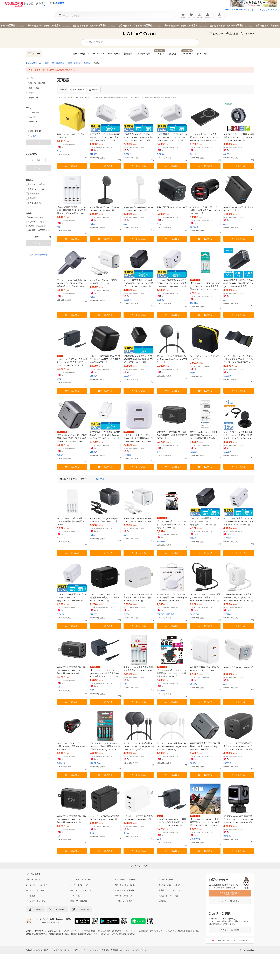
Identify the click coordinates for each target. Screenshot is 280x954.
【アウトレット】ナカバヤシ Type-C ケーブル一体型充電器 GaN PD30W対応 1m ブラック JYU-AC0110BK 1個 (105, 673)
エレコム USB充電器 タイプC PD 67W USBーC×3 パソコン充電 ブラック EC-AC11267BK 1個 (138, 283)
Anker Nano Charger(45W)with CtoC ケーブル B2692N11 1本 (104, 520)
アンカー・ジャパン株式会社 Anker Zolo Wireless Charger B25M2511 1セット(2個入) (139, 746)
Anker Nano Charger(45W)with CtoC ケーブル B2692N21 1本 (138, 520)
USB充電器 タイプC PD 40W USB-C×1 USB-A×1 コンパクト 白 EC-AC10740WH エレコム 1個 (172, 137)
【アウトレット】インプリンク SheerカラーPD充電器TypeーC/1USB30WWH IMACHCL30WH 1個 (139, 438)
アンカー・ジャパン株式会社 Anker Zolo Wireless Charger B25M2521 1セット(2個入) (172, 746)
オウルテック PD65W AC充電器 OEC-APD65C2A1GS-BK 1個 (104, 817)
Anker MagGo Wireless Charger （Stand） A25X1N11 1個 (105, 208)
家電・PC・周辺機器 (54, 63)
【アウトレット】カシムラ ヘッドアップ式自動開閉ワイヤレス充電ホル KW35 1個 (171, 524)
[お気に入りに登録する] (86, 157)
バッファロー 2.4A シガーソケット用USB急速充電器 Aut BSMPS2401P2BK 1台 (72, 746)
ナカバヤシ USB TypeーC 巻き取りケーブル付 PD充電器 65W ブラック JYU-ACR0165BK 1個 (72, 362)
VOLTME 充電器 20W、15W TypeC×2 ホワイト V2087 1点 (205, 668)
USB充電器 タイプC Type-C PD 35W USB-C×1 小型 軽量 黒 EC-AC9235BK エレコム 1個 (138, 359)
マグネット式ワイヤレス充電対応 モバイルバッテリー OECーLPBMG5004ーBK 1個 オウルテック (205, 137)
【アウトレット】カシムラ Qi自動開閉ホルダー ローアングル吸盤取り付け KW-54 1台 (171, 673)
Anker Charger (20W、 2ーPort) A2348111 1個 (238, 208)
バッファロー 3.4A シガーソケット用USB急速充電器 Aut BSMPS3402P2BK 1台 (205, 210)
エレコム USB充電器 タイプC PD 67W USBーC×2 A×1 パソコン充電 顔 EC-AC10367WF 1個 (238, 521)
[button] (77, 89)
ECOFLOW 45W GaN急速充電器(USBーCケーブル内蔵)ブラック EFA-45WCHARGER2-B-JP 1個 (205, 597)
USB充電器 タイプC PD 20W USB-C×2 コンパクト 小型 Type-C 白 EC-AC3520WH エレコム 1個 (105, 435)
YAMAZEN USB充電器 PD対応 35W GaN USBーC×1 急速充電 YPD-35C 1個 (172, 435)
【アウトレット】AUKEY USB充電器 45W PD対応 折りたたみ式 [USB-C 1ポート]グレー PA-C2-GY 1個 (72, 438)
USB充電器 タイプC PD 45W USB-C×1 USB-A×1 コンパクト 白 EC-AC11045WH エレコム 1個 (139, 137)
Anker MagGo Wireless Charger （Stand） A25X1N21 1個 (138, 208)
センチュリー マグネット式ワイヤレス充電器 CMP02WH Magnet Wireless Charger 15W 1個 (172, 597)
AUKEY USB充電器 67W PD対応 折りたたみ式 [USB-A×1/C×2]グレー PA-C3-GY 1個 (205, 746)
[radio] (27, 217)
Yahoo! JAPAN (230, 9)
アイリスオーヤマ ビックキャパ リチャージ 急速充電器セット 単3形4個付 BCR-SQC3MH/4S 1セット (105, 746)
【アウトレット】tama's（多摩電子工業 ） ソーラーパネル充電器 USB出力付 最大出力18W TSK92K (205, 822)
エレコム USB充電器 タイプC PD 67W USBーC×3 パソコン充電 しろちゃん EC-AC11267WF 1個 (172, 283)
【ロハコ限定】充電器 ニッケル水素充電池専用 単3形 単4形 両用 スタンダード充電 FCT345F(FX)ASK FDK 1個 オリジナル (71, 210)
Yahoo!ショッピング (34, 950)
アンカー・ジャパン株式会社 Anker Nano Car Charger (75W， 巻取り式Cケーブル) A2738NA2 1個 (71, 283)
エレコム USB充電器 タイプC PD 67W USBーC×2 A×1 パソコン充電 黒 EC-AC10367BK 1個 (205, 521)
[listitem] (140, 70)
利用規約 (105, 950)
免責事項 (114, 950)
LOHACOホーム (33, 63)
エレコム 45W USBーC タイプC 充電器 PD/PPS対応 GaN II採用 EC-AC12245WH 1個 (138, 597)
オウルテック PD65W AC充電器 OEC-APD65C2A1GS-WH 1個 (138, 817)
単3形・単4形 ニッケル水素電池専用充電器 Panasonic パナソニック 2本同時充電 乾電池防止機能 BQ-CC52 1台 (204, 435)
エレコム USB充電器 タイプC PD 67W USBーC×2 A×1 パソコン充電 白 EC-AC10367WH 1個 (71, 597)
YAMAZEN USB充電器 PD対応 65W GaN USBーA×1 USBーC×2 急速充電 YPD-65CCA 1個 (71, 819)
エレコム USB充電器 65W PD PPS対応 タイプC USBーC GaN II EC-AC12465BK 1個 (105, 359)
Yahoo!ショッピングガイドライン (133, 950)
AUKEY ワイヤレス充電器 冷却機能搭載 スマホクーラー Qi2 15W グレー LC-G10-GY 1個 (238, 137)
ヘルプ (274, 9)
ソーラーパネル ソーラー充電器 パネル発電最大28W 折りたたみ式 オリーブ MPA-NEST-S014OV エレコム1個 (238, 359)
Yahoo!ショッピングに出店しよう (254, 9)
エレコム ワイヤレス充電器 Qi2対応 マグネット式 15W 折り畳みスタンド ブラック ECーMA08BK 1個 (238, 435)
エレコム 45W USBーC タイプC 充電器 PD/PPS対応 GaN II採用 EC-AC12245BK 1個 (104, 597)
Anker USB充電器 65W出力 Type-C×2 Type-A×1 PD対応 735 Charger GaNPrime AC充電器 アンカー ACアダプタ (238, 283)
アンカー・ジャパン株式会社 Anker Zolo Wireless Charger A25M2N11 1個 (172, 359)
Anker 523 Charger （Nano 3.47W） (172, 208)
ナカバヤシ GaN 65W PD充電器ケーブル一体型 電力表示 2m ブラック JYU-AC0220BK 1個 (171, 822)
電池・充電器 (74, 63)
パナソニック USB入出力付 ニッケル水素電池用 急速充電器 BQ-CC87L (72, 521)
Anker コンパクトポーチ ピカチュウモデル (71, 135)
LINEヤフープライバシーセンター (86, 950)
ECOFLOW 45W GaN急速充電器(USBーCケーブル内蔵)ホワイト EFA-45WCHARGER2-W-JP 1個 (238, 597)
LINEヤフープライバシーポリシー (57, 950)
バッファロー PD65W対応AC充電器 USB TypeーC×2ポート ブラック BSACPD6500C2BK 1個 (237, 746)
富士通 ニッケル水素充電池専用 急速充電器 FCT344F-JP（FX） (139, 668)
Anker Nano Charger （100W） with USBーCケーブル (104, 281)
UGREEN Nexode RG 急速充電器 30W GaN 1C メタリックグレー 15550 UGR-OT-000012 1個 (238, 819)
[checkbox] (27, 184)
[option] (38, 112)
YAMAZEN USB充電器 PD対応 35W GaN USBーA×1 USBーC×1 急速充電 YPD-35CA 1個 (71, 670)
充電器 (87, 63)
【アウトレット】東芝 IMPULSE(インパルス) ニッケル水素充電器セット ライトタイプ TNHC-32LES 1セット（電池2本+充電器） (205, 286)
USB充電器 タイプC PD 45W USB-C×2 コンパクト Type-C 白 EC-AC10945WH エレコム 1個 (105, 137)
